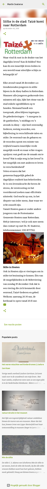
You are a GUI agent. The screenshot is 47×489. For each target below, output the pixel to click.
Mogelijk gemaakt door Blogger (25, 485)
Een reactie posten (13, 324)
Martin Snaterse (15, 4)
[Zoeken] (43, 4)
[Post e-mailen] (4, 305)
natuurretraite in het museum (14, 413)
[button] (4, 34)
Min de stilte (7, 457)
